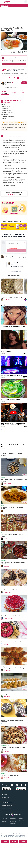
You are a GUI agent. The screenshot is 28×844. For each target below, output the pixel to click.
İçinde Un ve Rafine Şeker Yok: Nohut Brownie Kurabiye (14, 480)
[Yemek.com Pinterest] (25, 785)
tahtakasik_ (8, 82)
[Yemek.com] (7, 2)
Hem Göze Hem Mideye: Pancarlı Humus (12, 642)
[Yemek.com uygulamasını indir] (6, 788)
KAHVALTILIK (3, 560)
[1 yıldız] (8, 195)
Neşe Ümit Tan (15, 263)
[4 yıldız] (15, 195)
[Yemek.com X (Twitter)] (17, 785)
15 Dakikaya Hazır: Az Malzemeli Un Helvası (13, 694)
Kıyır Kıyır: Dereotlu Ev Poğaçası (10, 775)
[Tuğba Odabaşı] (2, 256)
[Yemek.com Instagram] (2, 785)
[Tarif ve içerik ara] (20, 2)
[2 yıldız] (10, 195)
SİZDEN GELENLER (5, 295)
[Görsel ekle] (24, 243)
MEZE (2, 639)
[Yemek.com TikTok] (7, 785)
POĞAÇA (2, 666)
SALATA (2, 613)
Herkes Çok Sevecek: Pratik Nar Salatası (12, 616)
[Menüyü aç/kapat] (1, 2)
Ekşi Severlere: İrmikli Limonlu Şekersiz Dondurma (12, 720)
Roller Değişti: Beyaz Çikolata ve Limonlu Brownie (12, 535)
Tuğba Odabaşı (9, 256)
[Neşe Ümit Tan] (9, 263)
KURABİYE (3, 477)
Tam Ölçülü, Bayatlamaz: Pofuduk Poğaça (12, 668)
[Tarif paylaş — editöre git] (14, 207)
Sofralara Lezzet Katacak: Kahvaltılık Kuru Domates (13, 563)
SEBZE (2, 505)
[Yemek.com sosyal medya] (12, 814)
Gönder (16, 250)
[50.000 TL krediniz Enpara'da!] (14, 226)
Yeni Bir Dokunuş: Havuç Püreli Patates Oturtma (12, 507)
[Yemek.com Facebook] (21, 785)
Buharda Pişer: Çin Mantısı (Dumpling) (11, 297)
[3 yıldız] (13, 195)
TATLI (2, 532)
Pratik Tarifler (4, 5)
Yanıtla (6, 260)
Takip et (24, 82)
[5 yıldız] (17, 195)
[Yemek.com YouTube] (12, 785)
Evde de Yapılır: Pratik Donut (9, 590)
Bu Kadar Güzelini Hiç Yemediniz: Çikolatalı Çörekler (13, 748)
